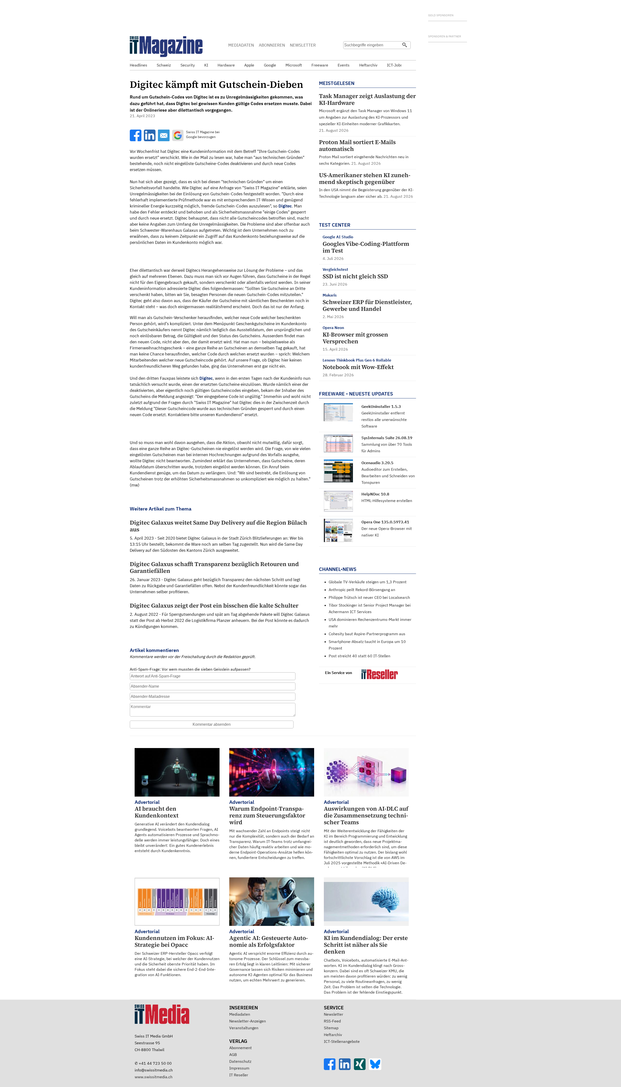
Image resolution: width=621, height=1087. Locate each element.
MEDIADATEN (241, 45)
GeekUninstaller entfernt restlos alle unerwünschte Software (384, 419)
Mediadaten (239, 1014)
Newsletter (333, 1014)
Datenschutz (240, 1061)
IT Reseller (238, 1074)
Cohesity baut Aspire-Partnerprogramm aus (367, 633)
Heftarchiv (333, 1034)
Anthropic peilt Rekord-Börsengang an (362, 589)
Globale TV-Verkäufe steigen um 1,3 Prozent (368, 581)
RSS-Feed (332, 1021)
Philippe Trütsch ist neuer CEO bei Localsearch (369, 597)
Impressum (239, 1068)
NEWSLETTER (303, 45)
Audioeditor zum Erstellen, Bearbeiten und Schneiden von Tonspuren (388, 476)
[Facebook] (331, 1068)
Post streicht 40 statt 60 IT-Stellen (359, 655)
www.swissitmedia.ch (153, 1076)
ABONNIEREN (272, 45)
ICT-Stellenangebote (342, 1041)
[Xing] (361, 1068)
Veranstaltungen (243, 1027)
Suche (348, 54)
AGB (233, 1054)
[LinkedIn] (346, 1068)
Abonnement (240, 1047)
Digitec (285, 206)
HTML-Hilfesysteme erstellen (386, 500)
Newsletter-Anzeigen (247, 1021)
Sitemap (331, 1027)
